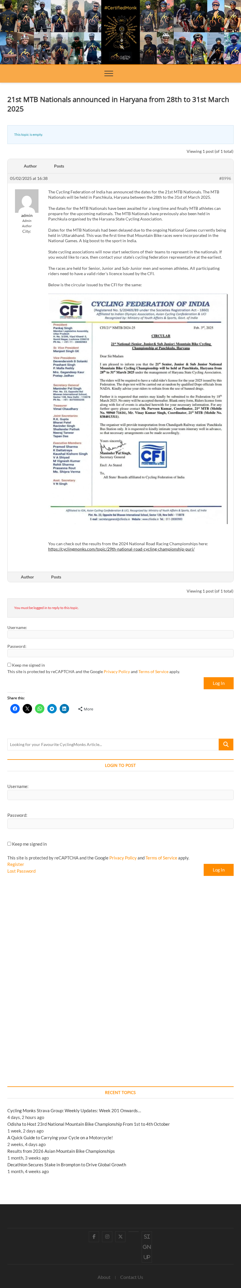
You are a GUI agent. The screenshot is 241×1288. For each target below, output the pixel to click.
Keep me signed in (28, 665)
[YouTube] (133, 1231)
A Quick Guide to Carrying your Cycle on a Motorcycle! (60, 1137)
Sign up (147, 1246)
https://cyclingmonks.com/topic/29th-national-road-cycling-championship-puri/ (121, 548)
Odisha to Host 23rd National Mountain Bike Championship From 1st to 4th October (88, 1124)
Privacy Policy (117, 671)
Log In (219, 683)
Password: (16, 646)
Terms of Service (153, 671)
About (104, 1277)
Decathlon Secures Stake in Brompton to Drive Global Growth (66, 1164)
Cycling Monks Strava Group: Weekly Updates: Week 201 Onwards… (74, 1110)
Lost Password (21, 871)
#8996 (225, 178)
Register (15, 864)
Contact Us (131, 1277)
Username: (17, 627)
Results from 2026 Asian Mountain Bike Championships (61, 1151)
